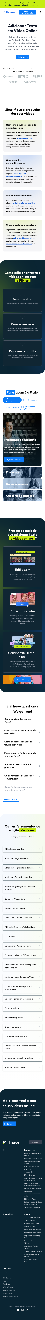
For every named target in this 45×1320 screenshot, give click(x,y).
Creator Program (9, 1290)
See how (34, 5)
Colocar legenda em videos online (31, 1171)
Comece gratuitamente (27, 12)
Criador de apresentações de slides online (32, 1194)
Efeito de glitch (29, 1175)
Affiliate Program (8, 1287)
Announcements (8, 1275)
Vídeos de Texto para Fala (33, 1189)
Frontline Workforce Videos (31, 1255)
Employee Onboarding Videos (32, 1237)
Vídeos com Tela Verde (32, 1207)
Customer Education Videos (31, 1242)
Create (27, 1214)
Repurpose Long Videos (32, 1233)
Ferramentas (29, 1150)
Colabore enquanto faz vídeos (32, 1163)
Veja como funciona (14, 460)
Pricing (5, 1272)
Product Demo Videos (31, 1223)
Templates (6, 1284)
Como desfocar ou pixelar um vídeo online (33, 1179)
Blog (4, 1281)
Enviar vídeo (22, 57)
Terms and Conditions (10, 1296)
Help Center (7, 1278)
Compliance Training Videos (31, 1247)
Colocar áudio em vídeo (32, 1167)
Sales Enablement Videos (33, 1251)
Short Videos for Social (32, 1217)
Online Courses (29, 1226)
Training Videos (29, 1220)
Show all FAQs (9, 799)
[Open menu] (40, 12)
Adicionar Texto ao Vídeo (33, 1158)
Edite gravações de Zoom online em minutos (33, 1203)
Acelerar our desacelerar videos (33, 1154)
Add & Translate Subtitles (32, 1230)
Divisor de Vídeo (30, 1199)
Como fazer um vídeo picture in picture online (32, 1184)
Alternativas (8, 1214)
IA (3, 1150)
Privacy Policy (7, 1293)
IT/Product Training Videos (30, 1261)
